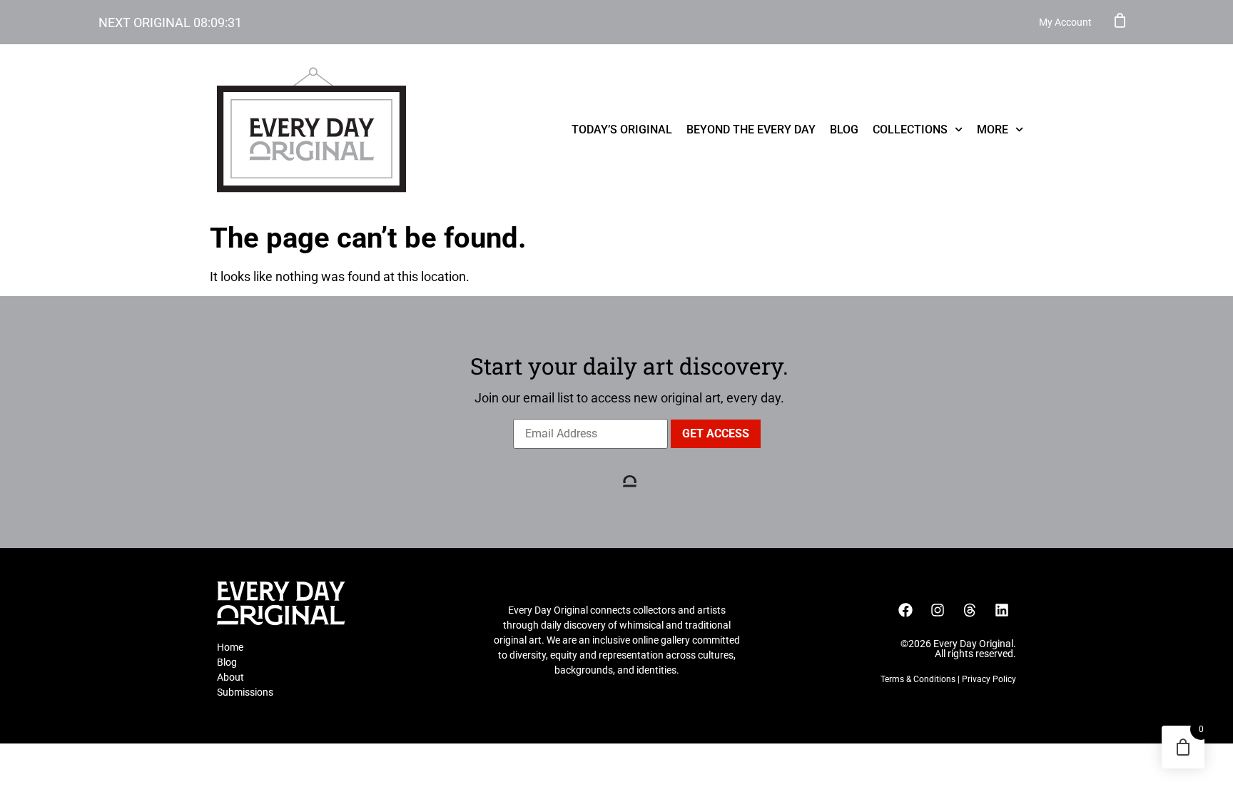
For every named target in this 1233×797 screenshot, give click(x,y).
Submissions (245, 692)
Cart (1120, 20)
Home (230, 647)
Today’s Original (622, 129)
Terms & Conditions (918, 679)
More (992, 129)
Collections (910, 129)
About (230, 677)
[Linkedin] (1002, 610)
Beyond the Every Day (751, 129)
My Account (1065, 22)
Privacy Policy (989, 679)
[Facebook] (905, 610)
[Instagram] (937, 610)
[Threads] (969, 610)
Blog (844, 129)
